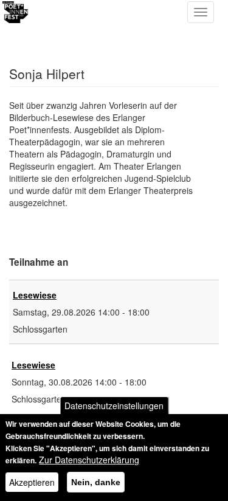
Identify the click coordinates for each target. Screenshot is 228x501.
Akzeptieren (32, 482)
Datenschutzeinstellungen (114, 405)
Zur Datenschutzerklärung (89, 460)
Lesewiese (35, 295)
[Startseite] (57, 12)
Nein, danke (95, 482)
